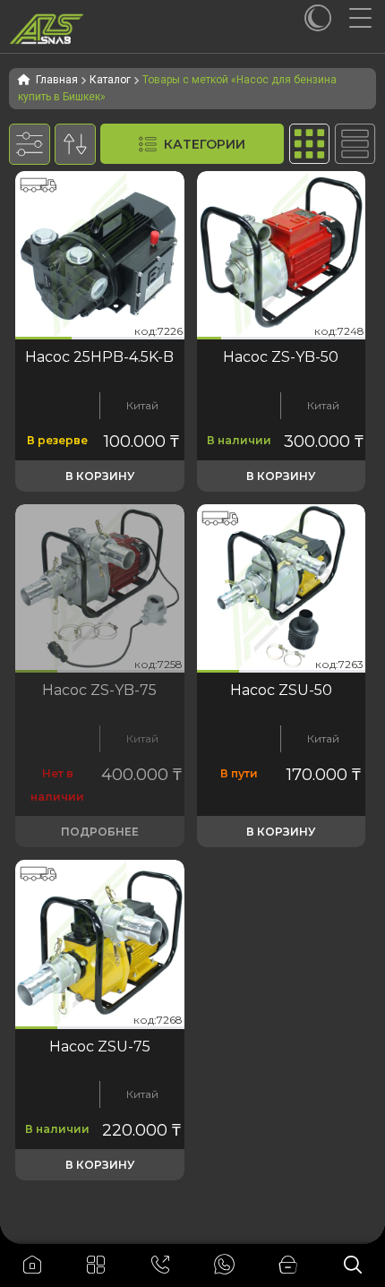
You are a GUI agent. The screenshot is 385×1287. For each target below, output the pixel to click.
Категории (204, 144)
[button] (43, 338)
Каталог (110, 79)
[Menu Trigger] (367, 18)
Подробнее (100, 831)
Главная (57, 79)
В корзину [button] (99, 476)
